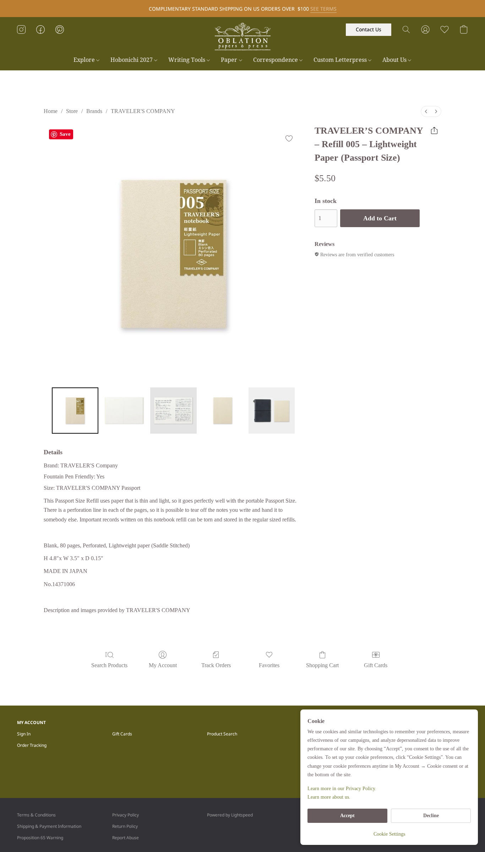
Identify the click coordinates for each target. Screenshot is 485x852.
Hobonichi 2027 (132, 60)
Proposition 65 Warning (40, 838)
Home (51, 111)
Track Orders (216, 665)
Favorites (269, 665)
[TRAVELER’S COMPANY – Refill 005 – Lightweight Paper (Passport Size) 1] (124, 410)
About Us (395, 60)
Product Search (222, 734)
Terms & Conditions (36, 815)
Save (65, 134)
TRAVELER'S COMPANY (143, 111)
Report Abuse (125, 838)
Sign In (24, 734)
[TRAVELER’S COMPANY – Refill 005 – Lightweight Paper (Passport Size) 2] (173, 410)
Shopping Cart (322, 665)
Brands (94, 111)
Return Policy (125, 826)
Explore (84, 60)
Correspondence (276, 60)
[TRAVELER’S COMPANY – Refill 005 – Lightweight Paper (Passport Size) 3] (223, 410)
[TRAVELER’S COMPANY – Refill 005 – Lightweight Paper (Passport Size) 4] (272, 410)
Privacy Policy (125, 815)
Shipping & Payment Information (49, 826)
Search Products (109, 665)
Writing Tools (187, 60)
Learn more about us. (328, 797)
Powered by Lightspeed (230, 815)
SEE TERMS (323, 8)
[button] (242, 36)
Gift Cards (375, 665)
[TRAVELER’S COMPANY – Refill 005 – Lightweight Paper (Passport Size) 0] (75, 410)
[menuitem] (426, 111)
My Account (163, 665)
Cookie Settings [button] (389, 834)
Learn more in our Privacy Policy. (341, 788)
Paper (230, 60)
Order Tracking (32, 745)
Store (72, 111)
